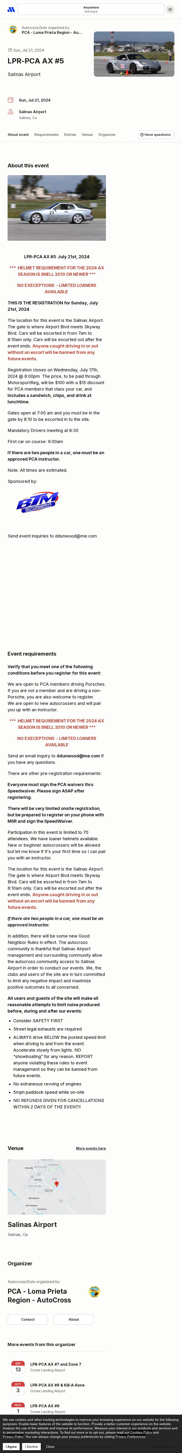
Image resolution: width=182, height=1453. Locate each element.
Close (50, 1447)
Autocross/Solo (34, 27)
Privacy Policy (13, 1436)
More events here (91, 1148)
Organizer (107, 134)
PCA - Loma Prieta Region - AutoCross (52, 32)
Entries (70, 134)
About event (18, 134)
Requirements (46, 134)
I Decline (31, 1447)
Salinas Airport (24, 74)
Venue (87, 134)
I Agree (11, 1447)
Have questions (158, 135)
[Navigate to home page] (11, 9)
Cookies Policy (141, 1432)
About (73, 1319)
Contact (28, 1319)
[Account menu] (170, 9)
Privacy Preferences (130, 1436)
